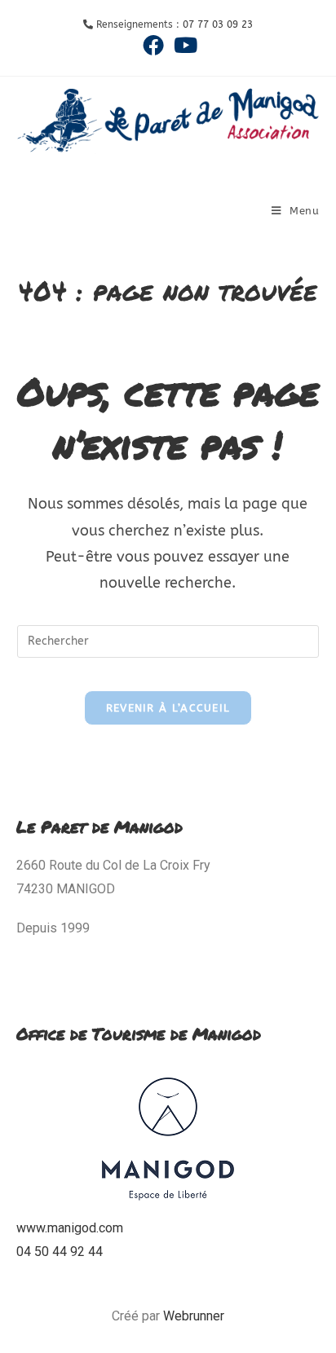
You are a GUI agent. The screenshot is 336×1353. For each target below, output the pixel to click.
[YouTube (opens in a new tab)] (183, 44)
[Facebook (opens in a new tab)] (153, 44)
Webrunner (193, 1316)
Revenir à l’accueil (168, 708)
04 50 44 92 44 (59, 1251)
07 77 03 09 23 (218, 24)
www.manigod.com (69, 1228)
